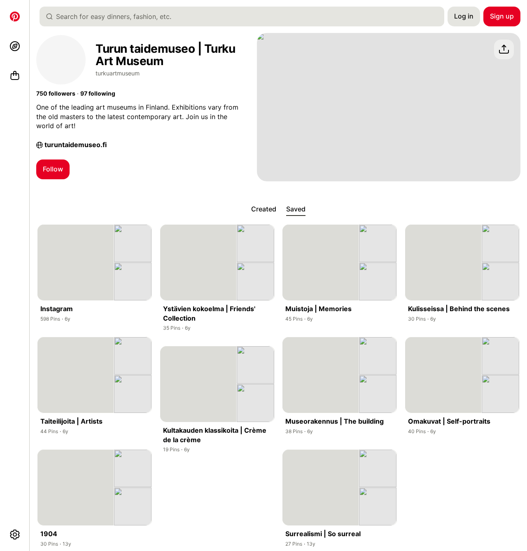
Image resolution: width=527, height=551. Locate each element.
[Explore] (15, 46)
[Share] (504, 49)
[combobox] (245, 16)
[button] (55, 93)
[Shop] (15, 76)
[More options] (15, 534)
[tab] (263, 209)
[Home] (15, 16)
